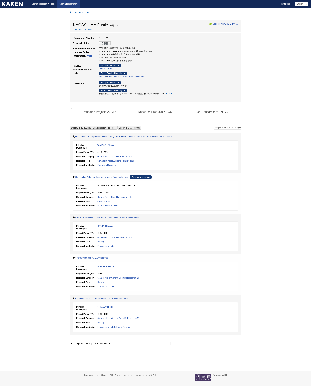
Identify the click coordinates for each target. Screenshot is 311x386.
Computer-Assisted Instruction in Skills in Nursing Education (101, 298)
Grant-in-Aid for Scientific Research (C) (114, 156)
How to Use (285, 4)
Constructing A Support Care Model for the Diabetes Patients (101, 177)
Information (89, 375)
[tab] (99, 112)
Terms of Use (128, 375)
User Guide (102, 375)
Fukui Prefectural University (109, 206)
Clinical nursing (106, 68)
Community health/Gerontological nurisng (125, 76)
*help (236, 24)
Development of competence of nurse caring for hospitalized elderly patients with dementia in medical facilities (123, 136)
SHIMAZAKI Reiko (105, 307)
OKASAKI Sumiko (105, 226)
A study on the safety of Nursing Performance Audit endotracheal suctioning (108, 217)
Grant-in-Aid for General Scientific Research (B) (118, 278)
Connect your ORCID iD (223, 24)
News (117, 375)
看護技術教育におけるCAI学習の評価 (91, 258)
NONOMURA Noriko (106, 266)
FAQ (111, 375)
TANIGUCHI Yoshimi (106, 145)
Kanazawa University (106, 165)
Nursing (102, 76)
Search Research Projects (43, 4)
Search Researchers (68, 4)
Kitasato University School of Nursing (113, 327)
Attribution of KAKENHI (146, 375)
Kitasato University (105, 246)
